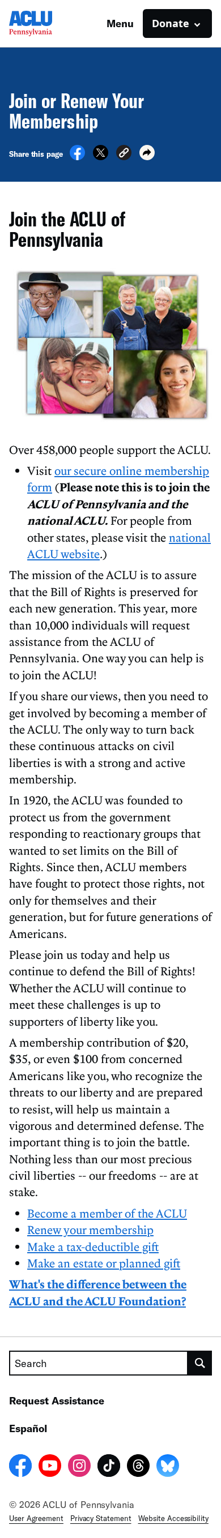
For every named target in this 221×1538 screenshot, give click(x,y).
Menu (120, 23)
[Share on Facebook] (77, 157)
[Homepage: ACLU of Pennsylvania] (48, 23)
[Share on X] (100, 157)
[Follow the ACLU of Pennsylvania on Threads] (138, 1467)
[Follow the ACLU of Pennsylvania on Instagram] (79, 1467)
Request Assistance (56, 1400)
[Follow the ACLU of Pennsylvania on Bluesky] (167, 1467)
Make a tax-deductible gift (93, 1246)
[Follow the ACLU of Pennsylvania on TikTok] (108, 1467)
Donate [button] (170, 23)
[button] (123, 154)
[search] (200, 1363)
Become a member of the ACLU (107, 1213)
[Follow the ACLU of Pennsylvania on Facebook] (20, 1467)
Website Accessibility (173, 1518)
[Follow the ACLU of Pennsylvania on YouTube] (50, 1467)
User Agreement (36, 1518)
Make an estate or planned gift (103, 1263)
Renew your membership (90, 1229)
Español (28, 1428)
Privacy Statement (100, 1518)
